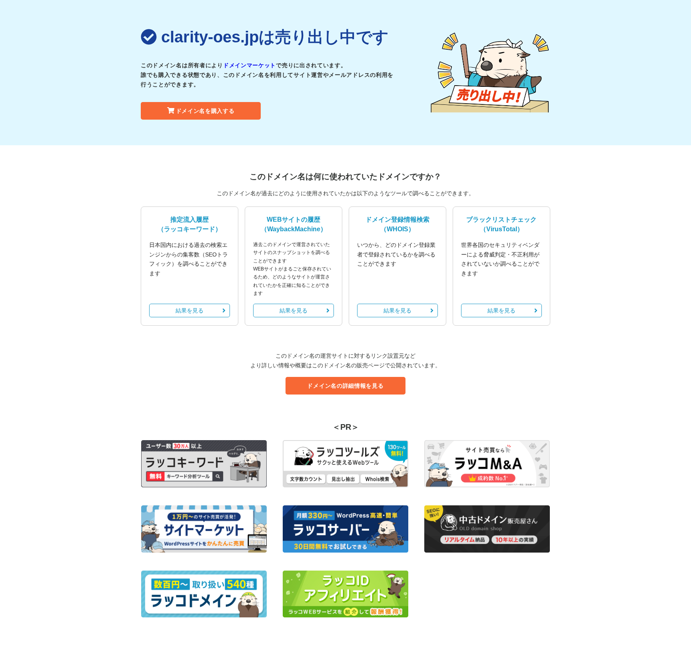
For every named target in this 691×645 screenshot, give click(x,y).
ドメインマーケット (249, 65)
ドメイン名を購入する (205, 111)
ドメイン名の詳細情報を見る (345, 386)
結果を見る (190, 310)
